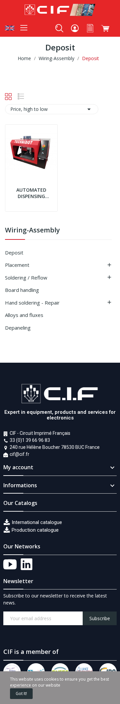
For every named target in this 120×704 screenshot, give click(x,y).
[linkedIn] (26, 565)
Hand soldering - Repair (32, 302)
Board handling (22, 290)
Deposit (14, 252)
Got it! (21, 693)
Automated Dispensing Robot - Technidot (31, 193)
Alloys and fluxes (24, 315)
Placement (17, 264)
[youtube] (10, 565)
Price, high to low (51, 109)
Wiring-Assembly (32, 230)
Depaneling (18, 327)
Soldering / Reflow (26, 277)
